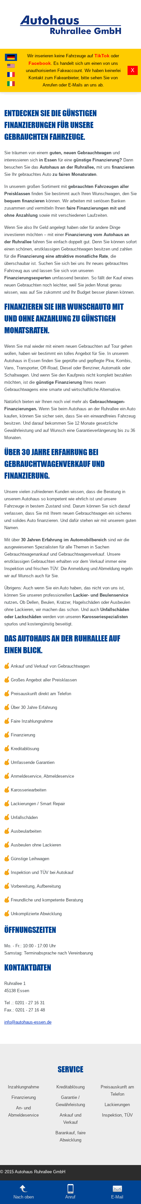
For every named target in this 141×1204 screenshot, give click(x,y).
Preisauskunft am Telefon (117, 1090)
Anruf (70, 1197)
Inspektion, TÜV (117, 1115)
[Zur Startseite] (70, 47)
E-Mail (117, 1197)
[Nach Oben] (24, 1192)
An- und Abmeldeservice (23, 1111)
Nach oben (23, 1197)
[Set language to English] (11, 66)
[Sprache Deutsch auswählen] (11, 57)
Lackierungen (117, 1104)
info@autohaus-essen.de (27, 1022)
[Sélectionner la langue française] (11, 74)
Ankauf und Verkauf (70, 1119)
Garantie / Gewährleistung (70, 1101)
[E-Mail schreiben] (117, 1192)
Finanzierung (23, 1097)
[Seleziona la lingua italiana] (11, 83)
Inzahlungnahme (23, 1086)
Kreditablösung (70, 1086)
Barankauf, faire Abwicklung (70, 1136)
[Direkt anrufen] (70, 1192)
